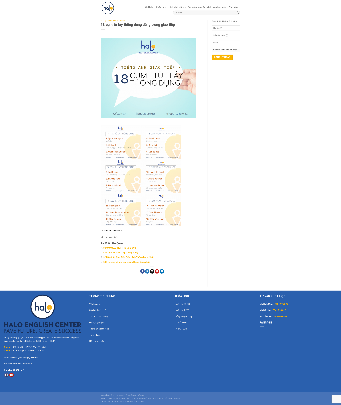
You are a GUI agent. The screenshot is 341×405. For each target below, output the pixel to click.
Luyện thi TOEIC (182, 304)
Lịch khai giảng (176, 7)
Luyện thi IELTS (181, 310)
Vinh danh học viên (216, 7)
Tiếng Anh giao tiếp (183, 316)
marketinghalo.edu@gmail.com (24, 357)
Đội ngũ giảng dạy (97, 322)
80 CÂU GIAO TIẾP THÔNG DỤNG (119, 248)
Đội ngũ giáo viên (196, 7)
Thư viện (233, 7)
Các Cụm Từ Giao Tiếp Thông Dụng (120, 252)
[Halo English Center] (112, 8)
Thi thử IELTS (180, 328)
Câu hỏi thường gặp (98, 310)
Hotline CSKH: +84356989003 (18, 363)
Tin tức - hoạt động (98, 316)
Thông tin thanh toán (99, 328)
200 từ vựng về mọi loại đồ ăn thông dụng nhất (126, 262)
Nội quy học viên (96, 341)
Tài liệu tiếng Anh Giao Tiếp (113, 21)
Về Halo (149, 7)
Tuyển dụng (94, 335)
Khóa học (161, 7)
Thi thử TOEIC (181, 322)
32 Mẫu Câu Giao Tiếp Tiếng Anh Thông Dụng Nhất (128, 257)
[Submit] (237, 13)
